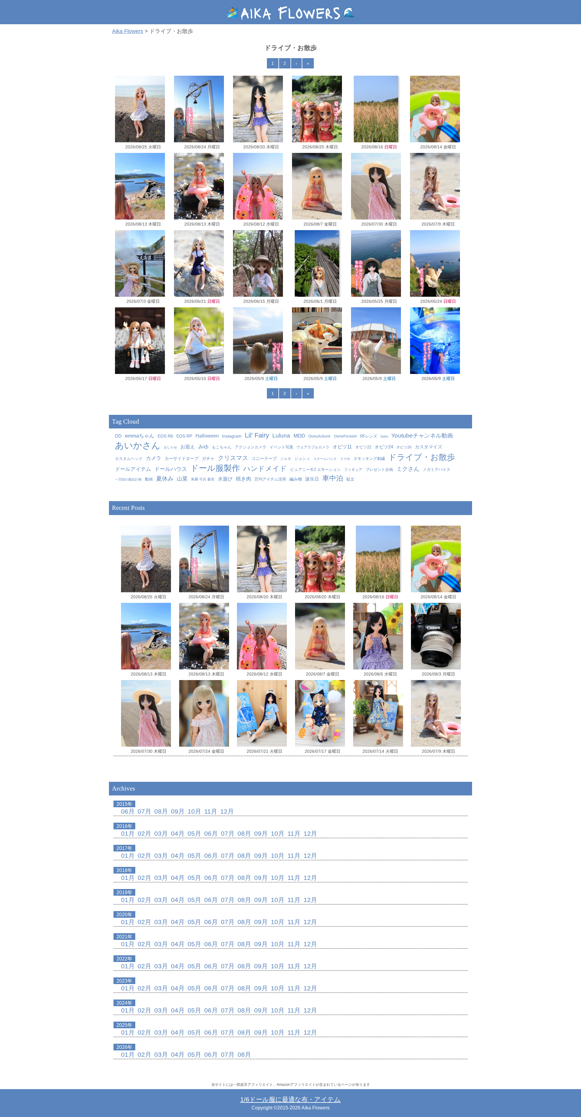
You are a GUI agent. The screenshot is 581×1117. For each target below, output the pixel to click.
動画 (149, 479)
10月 (194, 811)
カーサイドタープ (182, 458)
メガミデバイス (436, 470)
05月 (194, 833)
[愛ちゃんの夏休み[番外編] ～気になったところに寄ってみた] (140, 186)
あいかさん (137, 445)
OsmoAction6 (319, 436)
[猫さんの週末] (258, 263)
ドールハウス (170, 469)
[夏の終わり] (376, 109)
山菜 (182, 479)
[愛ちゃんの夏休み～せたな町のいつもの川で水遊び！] (199, 186)
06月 (128, 811)
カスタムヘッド (129, 459)
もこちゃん (221, 447)
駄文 (350, 479)
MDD (299, 436)
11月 (210, 811)
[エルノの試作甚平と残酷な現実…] (320, 713)
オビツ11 (342, 446)
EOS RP (184, 436)
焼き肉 (243, 479)
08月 (161, 811)
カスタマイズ (428, 446)
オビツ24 (384, 446)
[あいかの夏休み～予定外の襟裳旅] (258, 186)
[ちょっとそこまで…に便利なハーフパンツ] (262, 713)
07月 (144, 811)
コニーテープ (264, 458)
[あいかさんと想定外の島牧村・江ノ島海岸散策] (199, 263)
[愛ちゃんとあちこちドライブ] (199, 340)
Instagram (231, 436)
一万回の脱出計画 (128, 479)
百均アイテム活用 (270, 479)
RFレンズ (368, 436)
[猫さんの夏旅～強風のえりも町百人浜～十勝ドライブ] (376, 186)
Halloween (207, 435)
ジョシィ (302, 458)
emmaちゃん (139, 436)
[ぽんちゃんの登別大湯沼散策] (140, 263)
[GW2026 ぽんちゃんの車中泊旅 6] (435, 340)
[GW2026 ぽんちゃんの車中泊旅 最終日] (258, 340)
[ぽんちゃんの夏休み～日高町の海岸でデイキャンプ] (435, 109)
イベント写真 (281, 447)
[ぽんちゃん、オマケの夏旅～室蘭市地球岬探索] (199, 109)
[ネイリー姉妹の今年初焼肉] (140, 340)
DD (118, 436)
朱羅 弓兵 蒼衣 (203, 479)
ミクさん (407, 468)
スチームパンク (325, 459)
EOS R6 (165, 436)
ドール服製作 (215, 468)
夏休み (164, 478)
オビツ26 (404, 447)
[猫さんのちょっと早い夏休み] (435, 186)
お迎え (187, 446)
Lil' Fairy (257, 435)
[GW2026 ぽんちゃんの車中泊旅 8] (317, 340)
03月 (161, 833)
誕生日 (312, 478)
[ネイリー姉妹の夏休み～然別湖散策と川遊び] (317, 109)
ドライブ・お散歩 (421, 457)
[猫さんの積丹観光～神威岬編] (376, 263)
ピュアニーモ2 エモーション (315, 470)
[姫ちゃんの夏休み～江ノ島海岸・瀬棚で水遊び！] (317, 186)
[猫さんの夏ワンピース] (378, 713)
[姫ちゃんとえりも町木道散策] (317, 263)
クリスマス (233, 457)
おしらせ (170, 447)
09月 (178, 811)
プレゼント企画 (379, 469)
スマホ (345, 459)
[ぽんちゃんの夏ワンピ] (204, 713)
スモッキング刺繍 (369, 458)
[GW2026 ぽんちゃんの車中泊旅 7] (376, 340)
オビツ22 (363, 447)
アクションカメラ (250, 447)
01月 (128, 833)
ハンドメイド (265, 468)
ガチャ (208, 458)
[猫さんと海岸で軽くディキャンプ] (140, 109)
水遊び (225, 478)
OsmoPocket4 (345, 436)
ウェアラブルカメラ (313, 447)
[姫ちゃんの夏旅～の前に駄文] (436, 636)
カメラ (153, 458)
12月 (227, 811)
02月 (144, 833)
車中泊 (332, 478)
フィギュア (353, 470)
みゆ (203, 447)
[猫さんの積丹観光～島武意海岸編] (435, 263)
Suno (384, 436)
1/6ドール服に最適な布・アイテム (290, 1099)
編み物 (295, 479)
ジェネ (285, 459)
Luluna (281, 435)
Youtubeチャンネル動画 (422, 435)
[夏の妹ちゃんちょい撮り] (378, 636)
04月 (178, 833)
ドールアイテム (133, 469)
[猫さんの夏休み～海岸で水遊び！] (258, 109)
